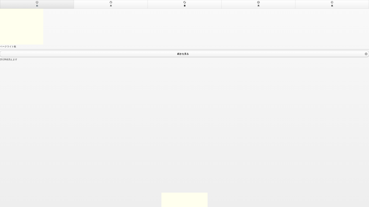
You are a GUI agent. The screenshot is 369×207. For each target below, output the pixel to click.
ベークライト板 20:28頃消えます (166, 33)
